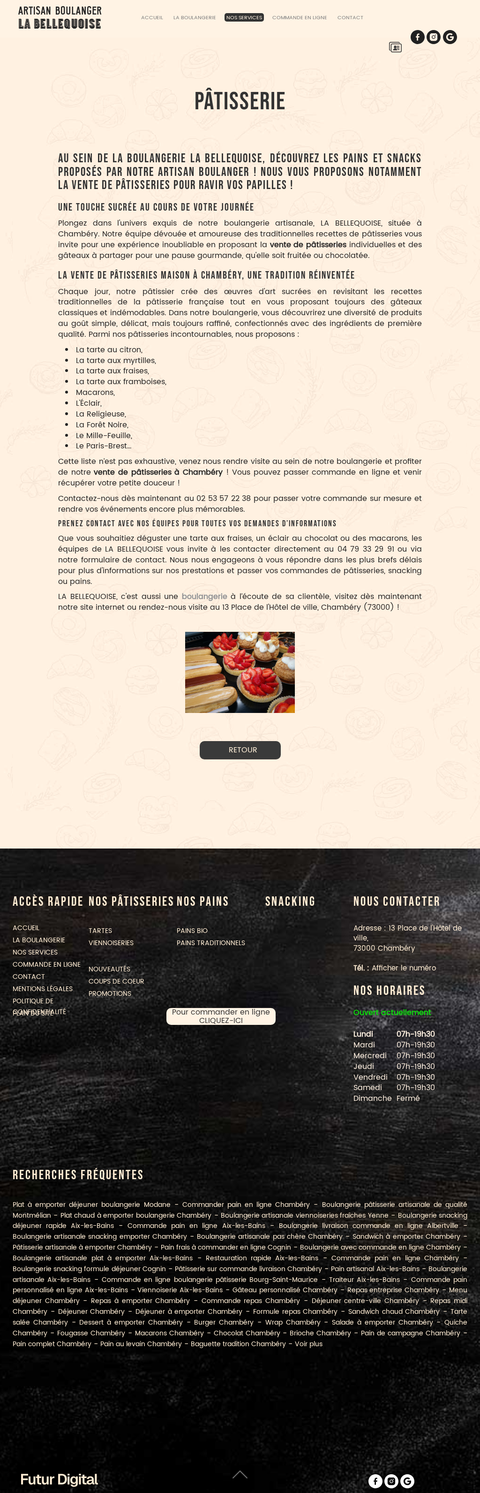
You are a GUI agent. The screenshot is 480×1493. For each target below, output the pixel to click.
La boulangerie (194, 18)
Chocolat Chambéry (247, 1333)
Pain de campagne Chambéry (410, 1333)
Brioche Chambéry (320, 1333)
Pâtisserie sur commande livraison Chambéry (248, 1269)
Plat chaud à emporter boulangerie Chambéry (135, 1215)
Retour (243, 750)
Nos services (244, 18)
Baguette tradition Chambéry (238, 1344)
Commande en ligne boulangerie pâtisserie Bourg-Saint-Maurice (210, 1279)
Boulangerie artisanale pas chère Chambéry (270, 1236)
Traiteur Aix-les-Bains (364, 1279)
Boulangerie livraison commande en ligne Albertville (368, 1225)
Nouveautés (109, 969)
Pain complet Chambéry (52, 1344)
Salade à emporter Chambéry (382, 1322)
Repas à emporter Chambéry (140, 1301)
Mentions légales (43, 989)
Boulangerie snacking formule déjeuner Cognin (89, 1269)
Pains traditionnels (211, 943)
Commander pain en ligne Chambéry (246, 1204)
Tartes (100, 930)
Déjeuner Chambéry (91, 1311)
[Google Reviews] (450, 37)
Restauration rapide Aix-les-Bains (262, 1258)
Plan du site (33, 1013)
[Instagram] (434, 37)
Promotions (110, 993)
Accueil (152, 18)
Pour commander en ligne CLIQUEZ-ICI (221, 1016)
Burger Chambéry (224, 1322)
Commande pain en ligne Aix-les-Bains (196, 1225)
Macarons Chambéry (169, 1333)
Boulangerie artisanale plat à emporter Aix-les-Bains (103, 1258)
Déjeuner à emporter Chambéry (188, 1311)
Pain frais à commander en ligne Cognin (226, 1247)
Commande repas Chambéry (251, 1301)
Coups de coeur (116, 981)
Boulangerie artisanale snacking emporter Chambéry (100, 1236)
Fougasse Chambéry (91, 1333)
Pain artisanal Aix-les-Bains (375, 1269)
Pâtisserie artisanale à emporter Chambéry (82, 1247)
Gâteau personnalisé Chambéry (285, 1290)
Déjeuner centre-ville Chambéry (365, 1301)
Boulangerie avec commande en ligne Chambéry (380, 1247)
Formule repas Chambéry (295, 1311)
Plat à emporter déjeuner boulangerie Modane (92, 1204)
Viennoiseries (111, 943)
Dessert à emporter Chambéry (130, 1322)
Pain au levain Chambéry (141, 1344)
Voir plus (308, 1344)
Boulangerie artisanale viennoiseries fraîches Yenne (305, 1215)
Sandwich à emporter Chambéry (406, 1236)
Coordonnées (395, 46)
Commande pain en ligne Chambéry (395, 1258)
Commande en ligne (299, 18)
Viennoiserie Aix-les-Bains (180, 1290)
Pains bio (192, 930)
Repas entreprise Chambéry (393, 1290)
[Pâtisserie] (240, 672)
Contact (350, 18)
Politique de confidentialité (39, 1006)
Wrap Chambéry (293, 1322)
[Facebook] (418, 37)
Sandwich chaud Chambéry (394, 1311)
